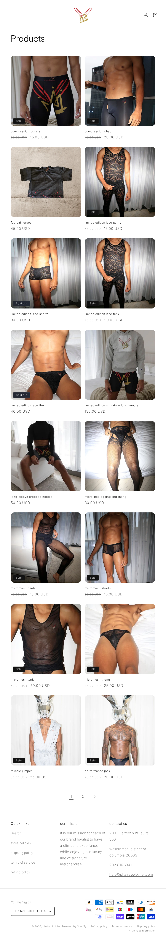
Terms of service (122, 926)
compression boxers (26, 131)
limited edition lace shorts (29, 314)
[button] (155, 15)
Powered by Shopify (74, 926)
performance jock (97, 771)
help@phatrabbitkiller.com (131, 874)
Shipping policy (146, 926)
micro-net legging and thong (105, 496)
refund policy (20, 872)
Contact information (143, 930)
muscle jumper (21, 771)
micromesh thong (97, 679)
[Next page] (94, 796)
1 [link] (71, 796)
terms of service (23, 862)
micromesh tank (22, 679)
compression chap (98, 131)
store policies (21, 843)
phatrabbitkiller (52, 926)
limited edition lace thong (29, 405)
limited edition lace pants (103, 222)
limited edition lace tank (102, 314)
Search (16, 833)
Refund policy (99, 926)
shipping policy (22, 853)
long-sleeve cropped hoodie (32, 496)
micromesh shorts (98, 588)
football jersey (21, 222)
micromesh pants (23, 588)
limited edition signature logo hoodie (111, 405)
